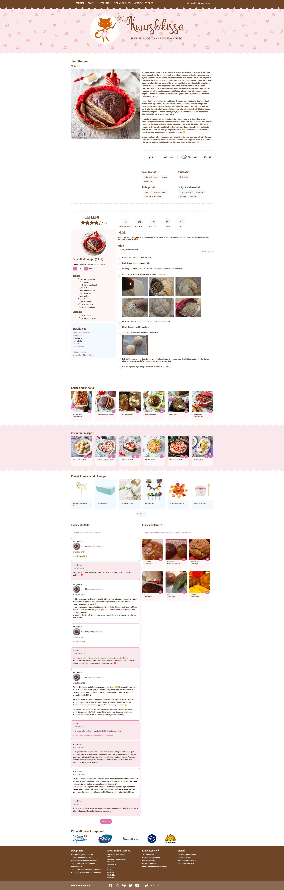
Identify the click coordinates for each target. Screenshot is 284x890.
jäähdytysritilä (78, 346)
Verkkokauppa (123, 3)
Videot (149, 3)
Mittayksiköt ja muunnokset (82, 854)
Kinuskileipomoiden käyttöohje (154, 866)
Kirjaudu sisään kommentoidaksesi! (86, 532)
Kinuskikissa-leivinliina (81, 333)
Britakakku (110, 875)
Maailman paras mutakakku (117, 859)
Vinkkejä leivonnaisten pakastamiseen (86, 869)
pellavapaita (98, 546)
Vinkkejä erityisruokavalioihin (83, 863)
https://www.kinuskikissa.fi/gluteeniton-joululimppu (93, 735)
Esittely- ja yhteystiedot (187, 854)
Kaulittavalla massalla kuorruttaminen (86, 872)
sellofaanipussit (79, 352)
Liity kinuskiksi (148, 854)
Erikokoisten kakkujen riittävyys (84, 860)
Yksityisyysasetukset (186, 863)
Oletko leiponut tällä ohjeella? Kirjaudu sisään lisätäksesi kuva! (167, 532)
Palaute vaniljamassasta (187, 860)
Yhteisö (138, 3)
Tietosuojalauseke (149, 863)
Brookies (110, 870)
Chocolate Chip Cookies (115, 854)
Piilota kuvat (207, 252)
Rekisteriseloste (148, 860)
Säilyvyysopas (76, 866)
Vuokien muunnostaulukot (81, 857)
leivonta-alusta (78, 335)
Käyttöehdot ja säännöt (151, 857)
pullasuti (76, 344)
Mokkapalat (111, 865)
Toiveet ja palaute (184, 857)
